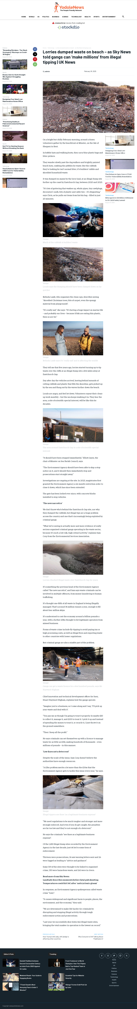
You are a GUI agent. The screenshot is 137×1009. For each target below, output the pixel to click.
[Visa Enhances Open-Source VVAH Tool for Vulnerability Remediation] (15, 183)
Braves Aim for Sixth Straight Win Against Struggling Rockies (14, 77)
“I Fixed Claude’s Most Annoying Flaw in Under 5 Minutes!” (28, 987)
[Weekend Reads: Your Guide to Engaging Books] (11, 977)
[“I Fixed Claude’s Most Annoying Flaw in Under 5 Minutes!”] (11, 986)
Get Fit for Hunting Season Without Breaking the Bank (13, 147)
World (31, 17)
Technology (76, 17)
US (38, 17)
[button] (123, 17)
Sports (96, 17)
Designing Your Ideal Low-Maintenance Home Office (13, 100)
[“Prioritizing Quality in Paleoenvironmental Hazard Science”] (15, 136)
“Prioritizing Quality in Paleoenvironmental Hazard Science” (14, 124)
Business (55, 17)
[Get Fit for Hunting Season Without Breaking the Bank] (15, 158)
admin (47, 71)
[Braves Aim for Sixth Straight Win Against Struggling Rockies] (15, 89)
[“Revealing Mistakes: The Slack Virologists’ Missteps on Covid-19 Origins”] (15, 64)
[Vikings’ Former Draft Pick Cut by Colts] (56, 986)
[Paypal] (114, 955)
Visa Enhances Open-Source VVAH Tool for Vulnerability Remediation (14, 171)
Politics (45, 17)
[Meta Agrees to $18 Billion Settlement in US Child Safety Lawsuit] (119, 188)
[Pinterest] (35, 59)
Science (65, 17)
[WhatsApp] (35, 64)
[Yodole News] (68, 7)
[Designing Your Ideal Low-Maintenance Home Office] (15, 111)
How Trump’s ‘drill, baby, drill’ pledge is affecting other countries (56, 938)
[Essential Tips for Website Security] (56, 977)
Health (88, 17)
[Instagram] (108, 955)
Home (23, 17)
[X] (35, 54)
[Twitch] (120, 955)
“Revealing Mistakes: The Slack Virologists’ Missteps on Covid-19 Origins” (15, 52)
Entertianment (109, 17)
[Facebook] (35, 49)
